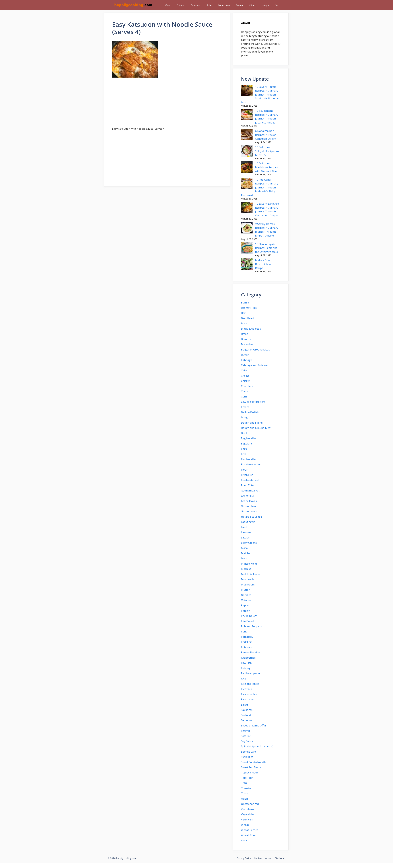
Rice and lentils (250, 683)
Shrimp (245, 730)
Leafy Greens (249, 542)
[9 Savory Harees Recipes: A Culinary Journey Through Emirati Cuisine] (247, 228)
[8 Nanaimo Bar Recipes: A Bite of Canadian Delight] (247, 135)
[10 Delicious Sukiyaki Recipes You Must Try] (247, 151)
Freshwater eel (250, 480)
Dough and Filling (252, 422)
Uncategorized (250, 804)
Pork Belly (247, 636)
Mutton (245, 589)
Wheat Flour (248, 835)
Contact (258, 858)
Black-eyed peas (251, 328)
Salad (209, 4)
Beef (243, 313)
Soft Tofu (246, 736)
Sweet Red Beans (251, 767)
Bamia (245, 302)
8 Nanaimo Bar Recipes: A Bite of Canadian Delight (265, 134)
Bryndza (246, 339)
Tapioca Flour (249, 772)
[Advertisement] (167, 103)
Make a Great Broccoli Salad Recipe (263, 264)
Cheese (245, 375)
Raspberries (248, 657)
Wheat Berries (249, 830)
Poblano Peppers (251, 626)
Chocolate (247, 386)
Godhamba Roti (250, 490)
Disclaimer (280, 858)
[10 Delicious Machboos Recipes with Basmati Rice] (247, 167)
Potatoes (195, 4)
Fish (243, 454)
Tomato (246, 788)
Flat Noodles (248, 459)
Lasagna (265, 4)
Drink (244, 433)
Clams (245, 391)
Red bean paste (250, 673)
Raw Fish (246, 663)
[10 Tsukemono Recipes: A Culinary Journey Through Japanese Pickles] (247, 115)
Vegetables (247, 814)
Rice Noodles (249, 694)
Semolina (246, 720)
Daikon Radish (250, 412)
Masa (244, 548)
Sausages (247, 710)
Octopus (246, 600)
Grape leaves (249, 501)
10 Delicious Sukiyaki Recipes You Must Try (267, 151)
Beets (244, 323)
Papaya (245, 605)
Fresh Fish (247, 475)
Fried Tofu (247, 485)
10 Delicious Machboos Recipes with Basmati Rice (266, 167)
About (268, 858)
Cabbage (246, 360)
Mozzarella (248, 579)
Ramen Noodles (250, 652)
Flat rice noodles (251, 464)
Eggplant (246, 443)
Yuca (244, 840)
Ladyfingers (248, 522)
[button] (276, 5)
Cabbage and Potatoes (254, 365)
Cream (239, 4)
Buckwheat (247, 344)
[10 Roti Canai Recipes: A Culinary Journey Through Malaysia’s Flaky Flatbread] (247, 184)
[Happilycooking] (133, 5)
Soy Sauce (247, 741)
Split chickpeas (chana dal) (257, 746)
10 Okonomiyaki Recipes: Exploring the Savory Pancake (266, 248)
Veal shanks (248, 809)
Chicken (180, 4)
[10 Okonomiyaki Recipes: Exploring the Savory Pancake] (247, 248)
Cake (167, 4)
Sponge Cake (249, 751)
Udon (252, 4)
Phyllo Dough (249, 616)
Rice (243, 678)
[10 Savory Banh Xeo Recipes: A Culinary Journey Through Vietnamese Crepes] (247, 208)
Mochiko (246, 569)
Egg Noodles (248, 438)
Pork (244, 631)
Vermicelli (247, 819)
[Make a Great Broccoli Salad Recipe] (247, 264)
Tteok (244, 793)
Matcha (245, 553)
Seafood (246, 715)
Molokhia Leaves (251, 574)
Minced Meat (249, 563)
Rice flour (246, 689)
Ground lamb (249, 506)
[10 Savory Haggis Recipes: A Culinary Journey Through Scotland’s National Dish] (247, 91)
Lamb (244, 527)
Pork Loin (246, 642)
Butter (245, 354)
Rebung (245, 668)
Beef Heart (247, 318)
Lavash (245, 537)
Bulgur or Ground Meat (255, 349)
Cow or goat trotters (253, 401)
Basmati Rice (249, 307)
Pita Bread (247, 621)
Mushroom (224, 4)
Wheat (245, 824)
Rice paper (247, 699)
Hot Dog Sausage (251, 516)
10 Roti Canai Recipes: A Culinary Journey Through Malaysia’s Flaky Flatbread (259, 187)
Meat (244, 558)
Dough (245, 417)
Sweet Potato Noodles (254, 762)
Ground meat (249, 511)
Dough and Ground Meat (256, 428)
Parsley (245, 610)
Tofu (244, 783)
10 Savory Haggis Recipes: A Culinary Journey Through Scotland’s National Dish (260, 94)
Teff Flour (247, 777)
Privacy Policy (244, 858)
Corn (244, 396)
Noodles (246, 595)
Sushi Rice (247, 757)
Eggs (244, 448)
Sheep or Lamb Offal (253, 725)
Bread (244, 334)
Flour (244, 469)
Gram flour (247, 495)
